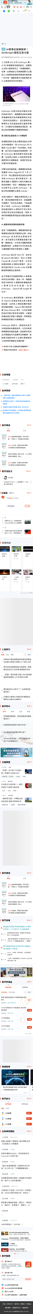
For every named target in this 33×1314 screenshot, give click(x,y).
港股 (10, 767)
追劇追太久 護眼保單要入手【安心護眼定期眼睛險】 (28, 578)
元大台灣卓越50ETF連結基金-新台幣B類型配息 (13, 1009)
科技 (4, 44)
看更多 (29, 425)
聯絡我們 (25, 1308)
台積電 (8, 1118)
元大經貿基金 (5, 1018)
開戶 (29, 1000)
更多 (22, 383)
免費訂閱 (28, 1279)
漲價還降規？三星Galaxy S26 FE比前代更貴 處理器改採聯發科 (28, 555)
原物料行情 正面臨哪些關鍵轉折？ (17, 346)
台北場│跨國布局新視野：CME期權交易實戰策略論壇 (18, 446)
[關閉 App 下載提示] (2, 2)
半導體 (8, 1124)
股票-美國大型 (12, 1003)
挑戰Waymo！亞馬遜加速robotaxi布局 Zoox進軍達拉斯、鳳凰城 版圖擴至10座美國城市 (14, 522)
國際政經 (10, 781)
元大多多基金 (5, 1026)
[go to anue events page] (24, 7)
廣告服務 (8, 1308)
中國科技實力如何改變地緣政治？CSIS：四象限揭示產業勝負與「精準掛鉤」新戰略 (13, 532)
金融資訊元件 (16, 1308)
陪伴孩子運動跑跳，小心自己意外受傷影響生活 (16, 555)
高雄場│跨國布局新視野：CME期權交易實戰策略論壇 (18, 464)
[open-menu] (2, 7)
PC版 (4, 1304)
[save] (23, 11)
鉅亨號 (17, 1304)
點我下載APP (24, 350)
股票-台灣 (10, 1013)
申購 (29, 1010)
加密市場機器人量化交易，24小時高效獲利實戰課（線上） (20, 455)
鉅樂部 (23, 1304)
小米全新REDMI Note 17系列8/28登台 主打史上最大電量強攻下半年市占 (4, 578)
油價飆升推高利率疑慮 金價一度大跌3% (16, 407)
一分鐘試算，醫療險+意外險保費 (16, 578)
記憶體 (8, 1113)
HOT (9, 436)
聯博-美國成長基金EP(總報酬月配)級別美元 (14, 998)
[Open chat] (29, 11)
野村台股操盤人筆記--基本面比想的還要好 (4, 555)
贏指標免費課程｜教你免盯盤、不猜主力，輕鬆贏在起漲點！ (19, 437)
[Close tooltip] (27, 15)
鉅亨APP (10, 1304)
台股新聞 (10, 795)
